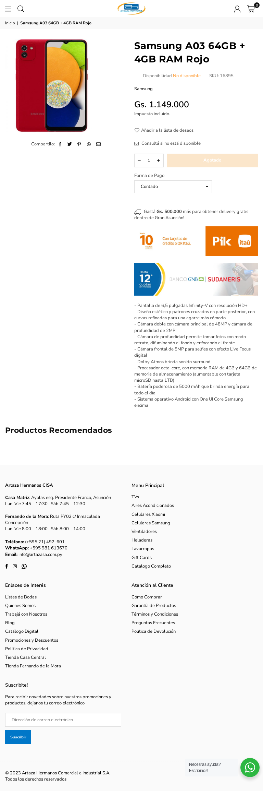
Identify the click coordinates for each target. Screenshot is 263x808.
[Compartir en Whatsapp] (88, 144)
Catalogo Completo (151, 566)
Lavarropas (143, 549)
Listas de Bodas (21, 597)
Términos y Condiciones (155, 614)
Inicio (10, 23)
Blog (10, 623)
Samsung (143, 89)
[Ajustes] (237, 8)
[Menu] (8, 8)
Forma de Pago (149, 176)
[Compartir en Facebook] (60, 144)
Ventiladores (144, 531)
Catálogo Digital (21, 631)
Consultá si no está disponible (170, 143)
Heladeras (142, 540)
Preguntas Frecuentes (153, 623)
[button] (251, 8)
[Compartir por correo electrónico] (98, 144)
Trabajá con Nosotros (26, 614)
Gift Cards (142, 558)
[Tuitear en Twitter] (69, 144)
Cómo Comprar (147, 597)
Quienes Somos (20, 606)
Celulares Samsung (151, 523)
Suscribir (18, 737)
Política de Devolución (154, 631)
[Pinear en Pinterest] (79, 144)
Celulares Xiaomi (148, 514)
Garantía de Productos (154, 606)
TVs (135, 497)
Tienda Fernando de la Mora (33, 666)
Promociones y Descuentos (31, 640)
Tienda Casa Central (25, 657)
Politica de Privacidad (26, 649)
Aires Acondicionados (153, 505)
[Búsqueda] (20, 8)
